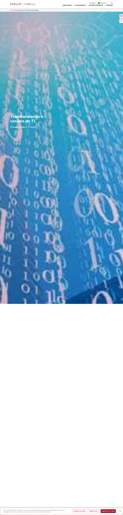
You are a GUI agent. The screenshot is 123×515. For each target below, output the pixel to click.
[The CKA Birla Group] (29, 4)
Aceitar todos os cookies (108, 511)
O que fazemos (80, 5)
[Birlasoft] (17, 4)
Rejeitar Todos (93, 511)
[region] (61, 511)
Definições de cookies (79, 511)
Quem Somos (67, 5)
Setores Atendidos (96, 5)
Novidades (93, 3)
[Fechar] (120, 511)
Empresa (109, 5)
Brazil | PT (104, 3)
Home (12, 10)
